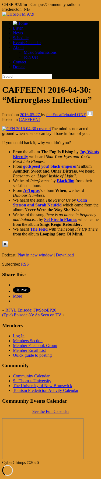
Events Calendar (27, 42)
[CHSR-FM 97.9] (18, 14)
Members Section (28, 340)
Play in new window (35, 255)
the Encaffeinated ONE (66, 114)
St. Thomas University (32, 380)
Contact (19, 62)
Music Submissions (40, 52)
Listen (18, 28)
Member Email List (29, 350)
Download (65, 255)
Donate (19, 67)
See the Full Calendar (50, 411)
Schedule (21, 37)
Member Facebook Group (35, 345)
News (18, 33)
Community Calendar (31, 376)
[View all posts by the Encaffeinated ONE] (90, 114)
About (18, 47)
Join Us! (31, 57)
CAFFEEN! (29, 119)
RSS (25, 264)
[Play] (5, 246)
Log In (19, 336)
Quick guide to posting (32, 355)
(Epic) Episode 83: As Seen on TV (31, 315)
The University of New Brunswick (42, 385)
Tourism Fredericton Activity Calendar (45, 390)
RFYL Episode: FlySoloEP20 (30, 310)
